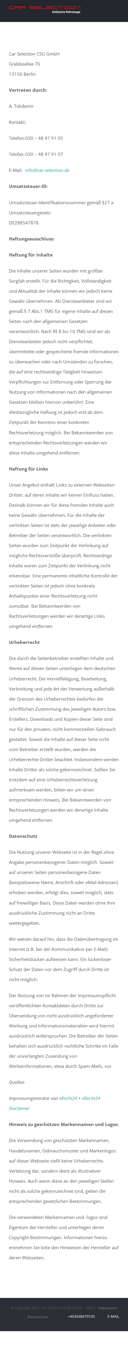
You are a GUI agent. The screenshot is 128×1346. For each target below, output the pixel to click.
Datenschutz (37, 1316)
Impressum (108, 1307)
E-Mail (112, 1316)
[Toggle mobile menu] (116, 10)
